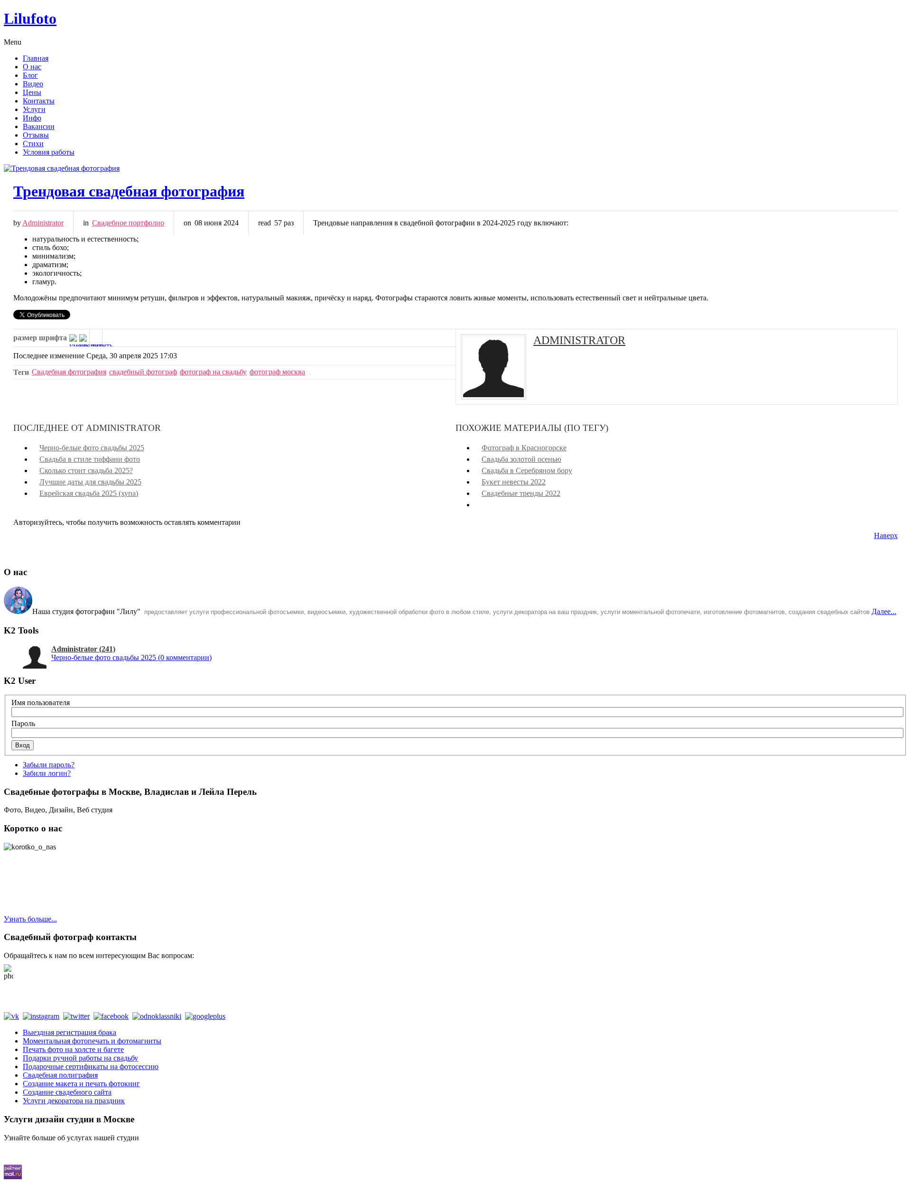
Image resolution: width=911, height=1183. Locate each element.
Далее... (884, 611)
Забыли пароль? (48, 765)
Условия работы (48, 152)
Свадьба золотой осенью (521, 459)
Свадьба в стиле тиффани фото (89, 459)
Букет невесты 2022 (514, 482)
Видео (33, 84)
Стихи (33, 144)
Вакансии (39, 126)
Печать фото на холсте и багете (73, 1049)
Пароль (23, 723)
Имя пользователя (40, 703)
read (264, 223)
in (86, 223)
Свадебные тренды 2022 (521, 493)
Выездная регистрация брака (69, 1032)
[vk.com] (13, 1016)
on (187, 223)
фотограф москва (277, 372)
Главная (35, 58)
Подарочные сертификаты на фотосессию (90, 1066)
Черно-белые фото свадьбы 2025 (91, 448)
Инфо (32, 118)
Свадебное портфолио (128, 223)
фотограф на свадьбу (213, 372)
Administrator (43, 223)
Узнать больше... (30, 919)
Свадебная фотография (69, 372)
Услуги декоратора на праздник (74, 1101)
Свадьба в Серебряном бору (527, 470)
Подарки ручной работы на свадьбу (80, 1058)
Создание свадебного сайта (67, 1092)
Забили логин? (47, 773)
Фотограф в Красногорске (524, 448)
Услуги (34, 109)
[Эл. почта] (108, 338)
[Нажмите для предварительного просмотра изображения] (455, 168)
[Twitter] (78, 1016)
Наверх (886, 535)
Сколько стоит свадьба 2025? (86, 470)
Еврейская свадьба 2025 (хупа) (88, 493)
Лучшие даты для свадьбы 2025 (90, 482)
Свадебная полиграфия (60, 1075)
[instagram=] (43, 1016)
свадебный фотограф (143, 372)
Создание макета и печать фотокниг (81, 1084)
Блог (30, 75)
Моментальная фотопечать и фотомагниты (92, 1041)
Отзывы (36, 135)
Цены (32, 92)
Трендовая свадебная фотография (128, 191)
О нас (32, 67)
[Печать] (96, 338)
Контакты (39, 101)
